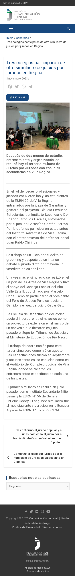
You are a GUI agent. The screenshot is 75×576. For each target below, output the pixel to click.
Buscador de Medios (38, 571)
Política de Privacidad (26, 527)
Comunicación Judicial (43, 518)
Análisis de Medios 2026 (37, 567)
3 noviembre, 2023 (17, 78)
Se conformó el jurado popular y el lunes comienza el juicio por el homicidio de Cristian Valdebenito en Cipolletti (37, 436)
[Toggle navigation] (11, 28)
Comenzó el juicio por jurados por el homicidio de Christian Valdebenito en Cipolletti (39, 457)
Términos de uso (52, 527)
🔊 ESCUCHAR (17, 97)
